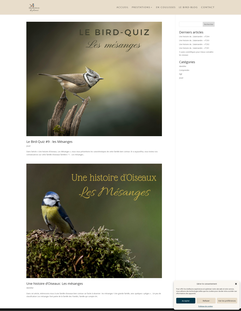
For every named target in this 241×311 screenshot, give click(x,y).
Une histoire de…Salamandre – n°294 (194, 36)
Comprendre (184, 70)
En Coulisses (166, 7)
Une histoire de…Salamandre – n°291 (194, 48)
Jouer (28, 146)
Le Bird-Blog (188, 7)
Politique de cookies (205, 306)
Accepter (186, 300)
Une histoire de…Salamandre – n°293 (194, 40)
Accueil (123, 7)
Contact (208, 7)
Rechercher (208, 24)
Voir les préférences (227, 300)
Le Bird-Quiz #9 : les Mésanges (49, 141)
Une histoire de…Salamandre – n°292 (194, 44)
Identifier (30, 288)
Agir (180, 74)
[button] (236, 284)
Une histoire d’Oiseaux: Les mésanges (54, 283)
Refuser (206, 300)
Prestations (141, 7)
